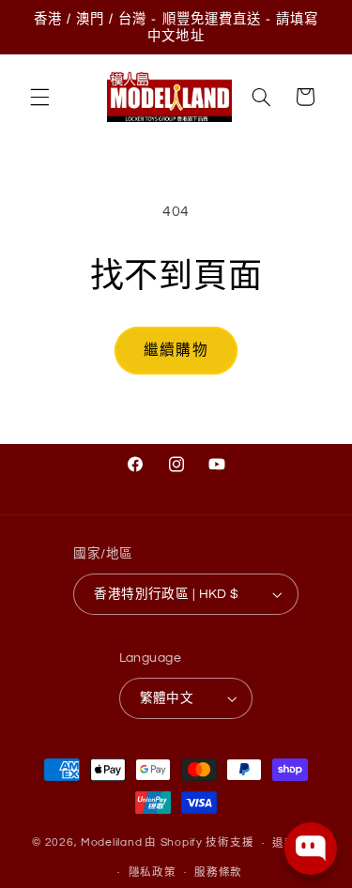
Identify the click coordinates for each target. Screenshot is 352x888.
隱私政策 (152, 872)
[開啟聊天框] (310, 848)
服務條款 (218, 872)
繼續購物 (175, 350)
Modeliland (111, 843)
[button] (39, 96)
